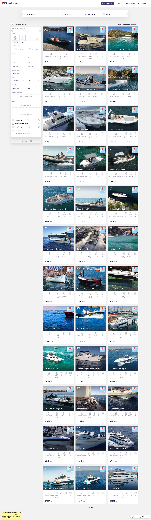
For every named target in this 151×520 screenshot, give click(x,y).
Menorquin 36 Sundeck (53, 249)
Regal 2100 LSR (83, 209)
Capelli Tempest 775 (84, 129)
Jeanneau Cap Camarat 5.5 (55, 209)
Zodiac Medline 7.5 (52, 169)
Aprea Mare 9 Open (52, 329)
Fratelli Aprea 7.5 (83, 329)
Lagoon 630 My (115, 488)
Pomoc (119, 3)
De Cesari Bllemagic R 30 (54, 409)
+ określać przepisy (26, 114)
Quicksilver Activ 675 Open (55, 89)
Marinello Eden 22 (116, 289)
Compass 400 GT (51, 448)
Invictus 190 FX (115, 249)
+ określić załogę (26, 105)
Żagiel (22, 42)
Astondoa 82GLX (51, 369)
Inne (37, 42)
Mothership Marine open (119, 89)
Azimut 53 (81, 488)
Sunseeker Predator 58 (53, 488)
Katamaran (29, 42)
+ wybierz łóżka (26, 58)
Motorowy (15, 42)
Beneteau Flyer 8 (116, 329)
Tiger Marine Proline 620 (86, 89)
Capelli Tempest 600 (117, 169)
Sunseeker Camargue (118, 369)
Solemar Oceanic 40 (117, 409)
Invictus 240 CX (83, 249)
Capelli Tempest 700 (117, 129)
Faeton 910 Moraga (84, 49)
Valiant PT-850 (50, 49)
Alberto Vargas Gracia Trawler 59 (90, 369)
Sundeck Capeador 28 (85, 289)
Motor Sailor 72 (83, 409)
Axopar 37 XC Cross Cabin (120, 49)
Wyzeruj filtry (28, 141)
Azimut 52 (81, 448)
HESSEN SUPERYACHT (118, 448)
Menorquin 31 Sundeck (53, 289)
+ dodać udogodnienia (26, 96)
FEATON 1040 (50, 129)
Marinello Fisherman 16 (86, 169)
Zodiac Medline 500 (117, 209)
